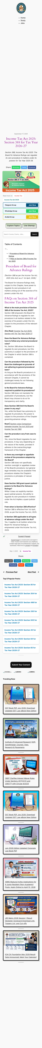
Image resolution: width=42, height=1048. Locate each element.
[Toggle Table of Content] (6, 249)
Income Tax (18, 196)
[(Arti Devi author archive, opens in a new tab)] (7, 671)
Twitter (24, 167)
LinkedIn (27, 545)
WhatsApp (16, 167)
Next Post (32, 572)
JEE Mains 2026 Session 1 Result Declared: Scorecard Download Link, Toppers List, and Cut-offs (20, 921)
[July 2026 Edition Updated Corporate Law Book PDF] (21, 835)
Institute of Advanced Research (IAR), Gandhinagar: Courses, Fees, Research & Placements (20, 744)
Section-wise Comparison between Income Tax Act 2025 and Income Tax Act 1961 (19, 426)
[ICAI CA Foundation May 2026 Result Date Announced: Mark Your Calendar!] (21, 942)
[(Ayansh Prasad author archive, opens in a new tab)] (19, 671)
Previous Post (11, 572)
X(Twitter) (35, 545)
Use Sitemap (29, 226)
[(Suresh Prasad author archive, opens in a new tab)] (33, 671)
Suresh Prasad (24, 536)
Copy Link (8, 561)
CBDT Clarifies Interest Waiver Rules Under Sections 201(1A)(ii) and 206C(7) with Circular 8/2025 (20, 781)
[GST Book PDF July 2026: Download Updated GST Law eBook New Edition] (21, 695)
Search (34, 234)
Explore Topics (13, 226)
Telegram (29, 565)
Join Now (32, 205)
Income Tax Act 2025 (11, 200)
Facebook (32, 167)
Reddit (21, 565)
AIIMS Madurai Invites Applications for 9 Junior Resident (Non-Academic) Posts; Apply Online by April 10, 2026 (20, 884)
